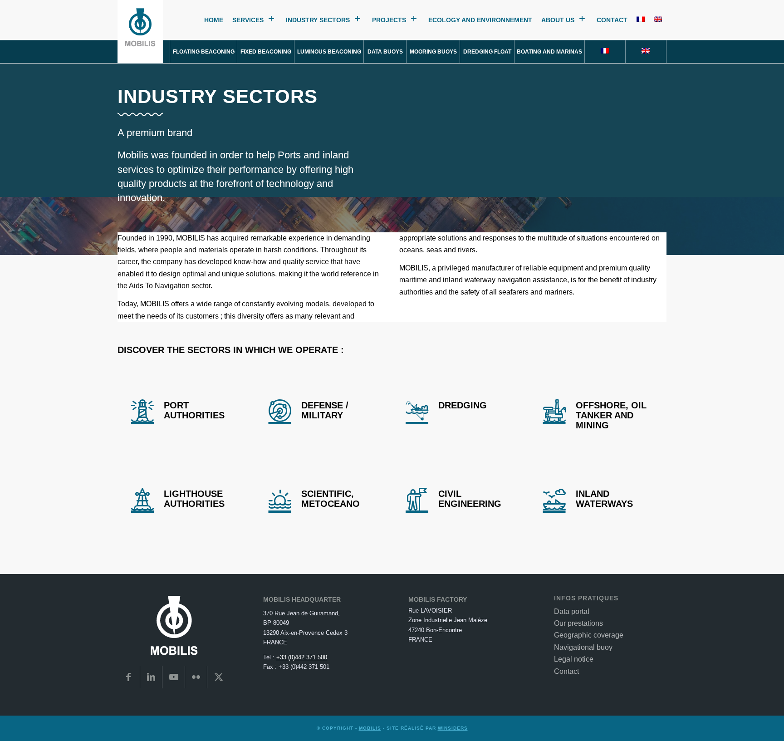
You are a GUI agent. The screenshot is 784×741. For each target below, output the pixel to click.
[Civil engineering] (417, 499)
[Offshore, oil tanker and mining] (554, 410)
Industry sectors (318, 20)
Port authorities (194, 410)
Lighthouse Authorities (194, 499)
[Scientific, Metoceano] (280, 499)
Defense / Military (324, 410)
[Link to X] (218, 677)
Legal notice (573, 659)
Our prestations (578, 623)
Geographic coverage (588, 635)
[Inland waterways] (554, 499)
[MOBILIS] (140, 32)
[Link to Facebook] (129, 677)
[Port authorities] (142, 410)
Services (248, 20)
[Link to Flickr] (196, 677)
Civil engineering (469, 499)
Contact (612, 20)
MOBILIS (370, 728)
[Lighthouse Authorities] (142, 499)
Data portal (571, 611)
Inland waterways (604, 499)
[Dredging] (417, 410)
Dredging (462, 405)
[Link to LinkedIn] (151, 677)
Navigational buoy (583, 647)
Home (213, 20)
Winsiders (453, 728)
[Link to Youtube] (173, 677)
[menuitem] (203, 51)
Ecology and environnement (480, 20)
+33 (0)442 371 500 (301, 657)
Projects (389, 20)
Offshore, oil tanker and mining (611, 415)
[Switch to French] (640, 20)
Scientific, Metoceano (330, 499)
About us (557, 20)
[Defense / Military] (280, 410)
